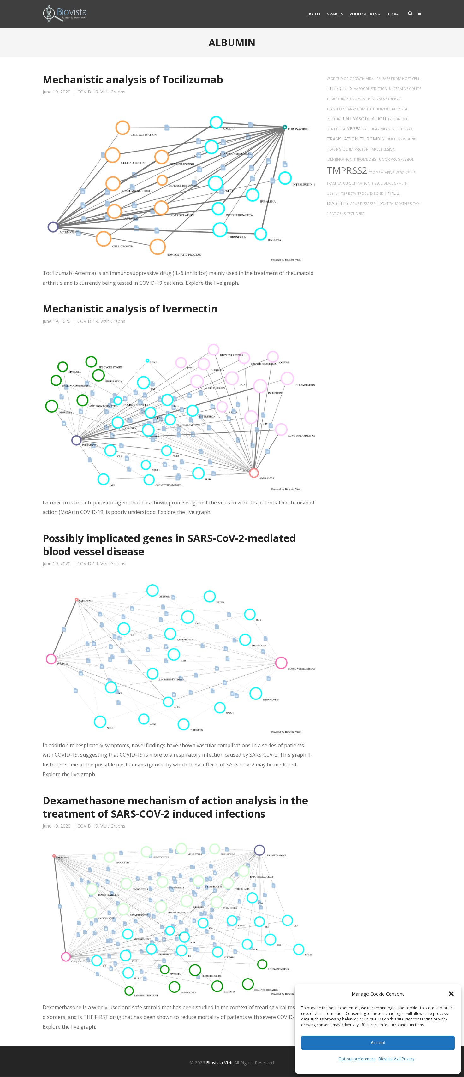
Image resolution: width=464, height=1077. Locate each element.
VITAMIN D (389, 129)
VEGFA (354, 129)
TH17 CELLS (340, 88)
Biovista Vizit (219, 1063)
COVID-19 (87, 92)
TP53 (382, 203)
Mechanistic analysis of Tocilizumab (133, 79)
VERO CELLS (405, 172)
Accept (378, 1042)
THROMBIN (372, 139)
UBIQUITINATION (356, 183)
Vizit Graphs (112, 92)
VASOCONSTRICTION (370, 88)
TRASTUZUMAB (353, 99)
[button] (451, 994)
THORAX (406, 129)
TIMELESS (394, 139)
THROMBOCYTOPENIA (384, 99)
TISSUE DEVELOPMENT (389, 183)
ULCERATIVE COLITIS (405, 88)
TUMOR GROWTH (350, 78)
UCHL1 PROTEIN (356, 149)
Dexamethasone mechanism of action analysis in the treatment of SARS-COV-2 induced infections (175, 806)
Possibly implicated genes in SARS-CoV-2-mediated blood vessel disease (169, 544)
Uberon (333, 193)
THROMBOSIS (365, 159)
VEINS (389, 172)
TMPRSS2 (347, 170)
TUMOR (333, 99)
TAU (346, 119)
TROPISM (376, 172)
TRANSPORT (336, 109)
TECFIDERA (356, 213)
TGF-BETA (348, 193)
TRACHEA (334, 183)
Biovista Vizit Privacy (396, 1059)
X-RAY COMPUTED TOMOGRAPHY (373, 109)
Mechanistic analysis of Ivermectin (130, 308)
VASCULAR (370, 129)
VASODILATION (369, 119)
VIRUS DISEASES (362, 203)
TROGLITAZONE (370, 193)
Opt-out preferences (356, 1059)
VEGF (331, 78)
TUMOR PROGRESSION (396, 159)
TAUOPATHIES (401, 203)
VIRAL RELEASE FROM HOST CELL (393, 78)
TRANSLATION (342, 139)
